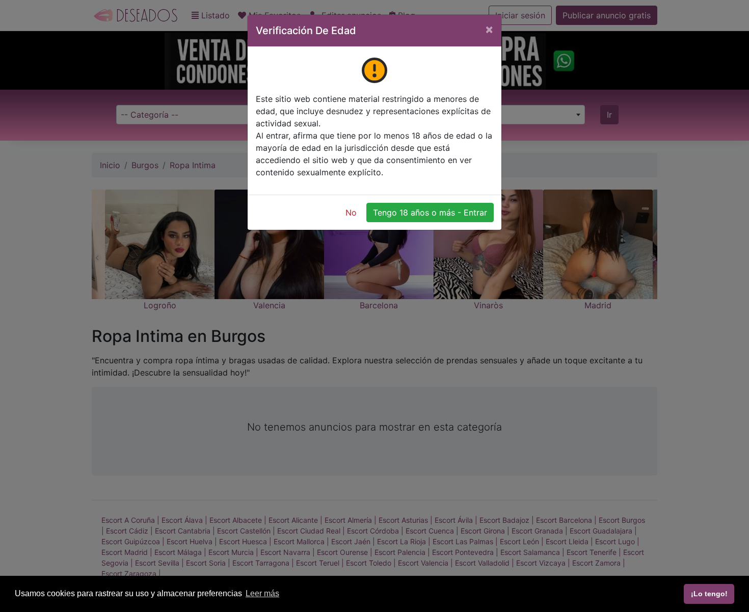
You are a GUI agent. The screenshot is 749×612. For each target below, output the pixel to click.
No (351, 212)
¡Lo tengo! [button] (709, 594)
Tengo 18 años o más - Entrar (430, 212)
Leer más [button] (262, 593)
